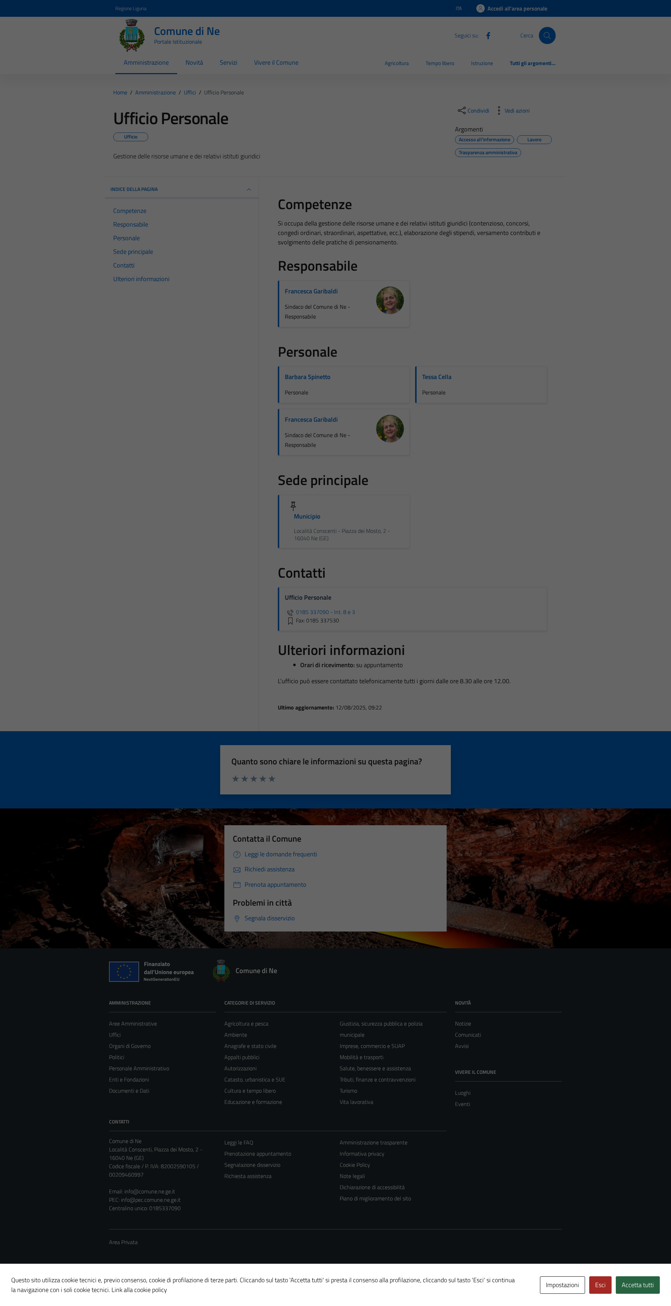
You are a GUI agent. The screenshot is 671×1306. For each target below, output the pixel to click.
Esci (600, 1285)
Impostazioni (562, 1285)
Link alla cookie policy (139, 1289)
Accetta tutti (638, 1285)
